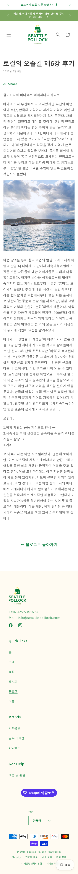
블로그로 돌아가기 (41, 544)
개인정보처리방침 (33, 863)
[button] (8, 34)
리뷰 (12, 701)
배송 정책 (47, 857)
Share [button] (12, 84)
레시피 (13, 681)
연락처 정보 (31, 857)
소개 (12, 662)
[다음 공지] (70, 5)
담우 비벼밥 (16, 738)
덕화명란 (14, 728)
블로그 (13, 691)
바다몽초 (14, 748)
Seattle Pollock (36, 851)
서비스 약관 (52, 863)
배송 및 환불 (17, 775)
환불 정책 (61, 857)
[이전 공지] (8, 5)
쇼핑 (12, 671)
